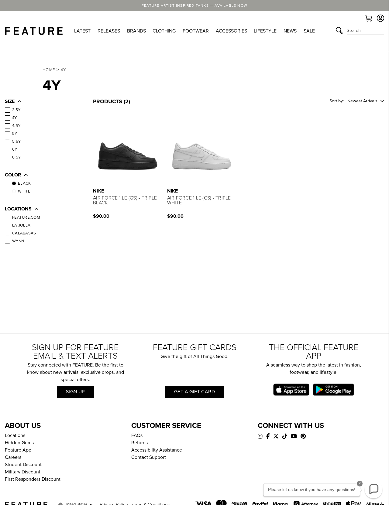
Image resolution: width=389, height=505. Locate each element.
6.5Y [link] (16, 157)
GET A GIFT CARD (194, 392)
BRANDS (136, 31)
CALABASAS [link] (24, 233)
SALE (309, 31)
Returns (139, 443)
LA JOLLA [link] (21, 225)
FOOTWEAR (196, 31)
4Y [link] (14, 117)
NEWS (290, 31)
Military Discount (22, 472)
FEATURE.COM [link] (26, 217)
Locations (15, 435)
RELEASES (109, 31)
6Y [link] (14, 149)
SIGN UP (75, 392)
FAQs (137, 435)
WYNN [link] (18, 241)
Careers (13, 457)
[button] (43, 102)
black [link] (24, 183)
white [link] (24, 191)
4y (63, 69)
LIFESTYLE (265, 31)
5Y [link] (14, 133)
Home (49, 69)
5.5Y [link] (16, 141)
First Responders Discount (32, 479)
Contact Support (148, 457)
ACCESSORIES (231, 31)
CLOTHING (164, 31)
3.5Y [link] (16, 109)
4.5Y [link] (16, 125)
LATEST (82, 31)
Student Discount (23, 465)
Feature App (18, 450)
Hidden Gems (19, 443)
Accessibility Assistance (156, 450)
